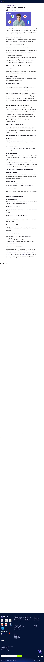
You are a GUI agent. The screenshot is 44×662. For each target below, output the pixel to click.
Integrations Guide (36, 620)
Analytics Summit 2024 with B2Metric (7, 646)
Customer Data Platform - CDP (19, 617)
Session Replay (16, 627)
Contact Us (27, 620)
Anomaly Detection (17, 628)
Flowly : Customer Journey (18, 619)
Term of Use (41, 660)
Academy (35, 625)
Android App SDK (17, 636)
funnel (24, 219)
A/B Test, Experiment (17, 618)
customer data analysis (14, 210)
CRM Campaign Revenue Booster (19, 626)
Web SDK (15, 634)
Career (26, 618)
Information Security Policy (38, 624)
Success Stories (36, 618)
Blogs (34, 617)
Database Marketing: (4, 641)
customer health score (25, 254)
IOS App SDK (16, 635)
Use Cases (35, 619)
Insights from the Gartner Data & (6, 645)
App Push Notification (17, 633)
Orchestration (16, 620)
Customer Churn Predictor (18, 624)
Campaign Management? (5, 650)
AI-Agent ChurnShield (17, 625)
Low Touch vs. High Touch (5, 647)
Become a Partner (28, 617)
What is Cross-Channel (4, 649)
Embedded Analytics (17, 629)
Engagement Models (4, 648)
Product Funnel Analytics (18, 630)
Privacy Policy (36, 660)
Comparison (35, 626)
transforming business (24, 100)
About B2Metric (27, 619)
